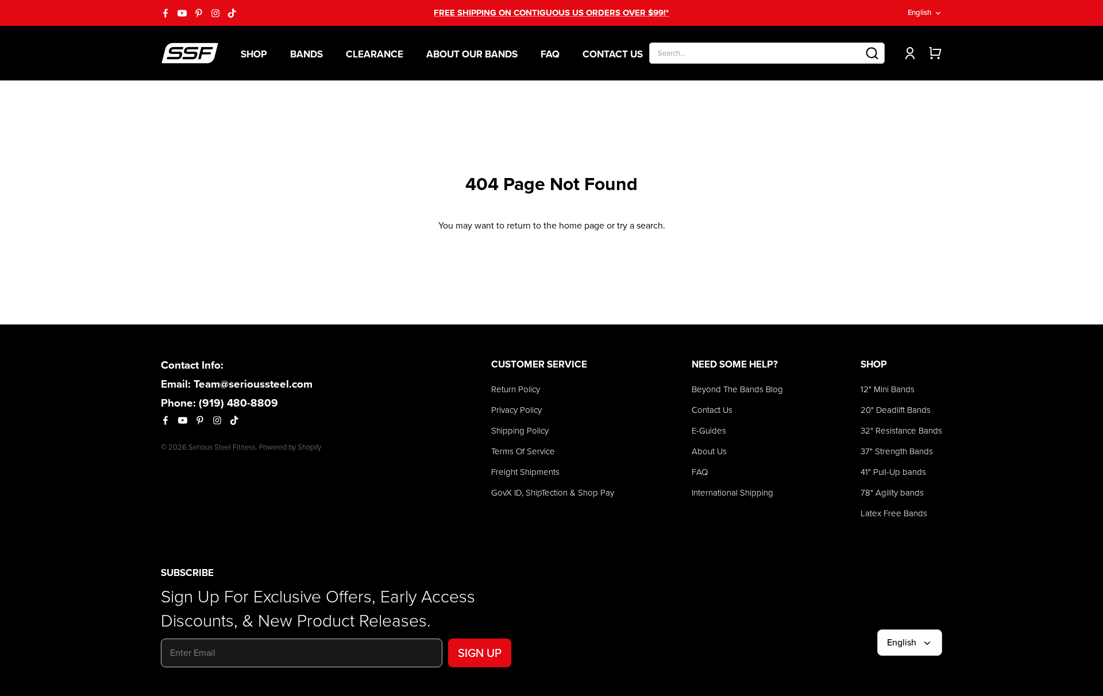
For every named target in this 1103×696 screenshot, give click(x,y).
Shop (254, 54)
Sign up (480, 653)
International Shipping (732, 492)
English (919, 12)
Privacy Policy (516, 410)
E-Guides (709, 430)
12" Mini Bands (888, 389)
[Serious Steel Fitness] (190, 53)
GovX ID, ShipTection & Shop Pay (552, 492)
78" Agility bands (892, 492)
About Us (709, 451)
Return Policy (515, 389)
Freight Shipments (525, 472)
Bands (306, 54)
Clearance (374, 54)
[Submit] (872, 53)
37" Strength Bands (897, 451)
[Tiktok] (232, 13)
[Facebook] (165, 13)
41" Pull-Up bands (893, 472)
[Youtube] (182, 13)
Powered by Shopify (290, 447)
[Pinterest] (198, 13)
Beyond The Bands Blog (737, 389)
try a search (640, 225)
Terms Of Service (523, 451)
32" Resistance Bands (901, 430)
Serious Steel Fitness (222, 447)
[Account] (907, 53)
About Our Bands (472, 54)
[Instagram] (215, 13)
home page (581, 225)
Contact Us (613, 54)
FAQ (550, 54)
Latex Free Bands (894, 513)
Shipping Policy (520, 430)
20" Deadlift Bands (896, 410)
